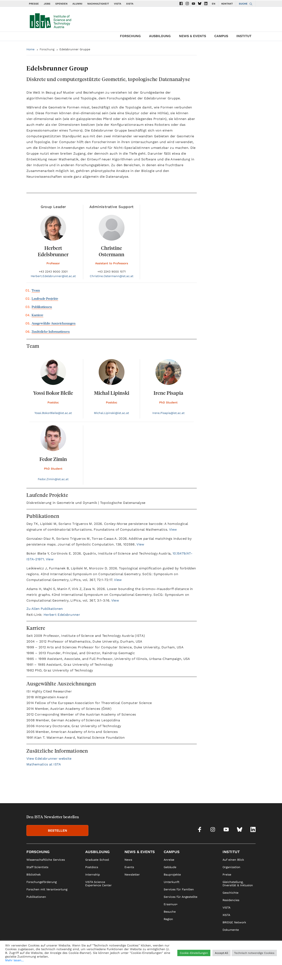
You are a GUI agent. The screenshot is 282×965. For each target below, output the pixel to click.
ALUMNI (77, 3)
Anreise (169, 859)
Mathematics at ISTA (43, 764)
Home (30, 49)
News (128, 859)
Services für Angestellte (180, 896)
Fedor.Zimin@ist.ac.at (53, 479)
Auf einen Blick (233, 859)
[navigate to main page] (50, 20)
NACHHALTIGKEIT (98, 3)
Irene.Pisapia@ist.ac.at (168, 413)
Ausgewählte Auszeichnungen (54, 323)
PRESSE (34, 3)
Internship (92, 874)
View (173, 529)
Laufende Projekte (45, 298)
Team (36, 290)
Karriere (37, 315)
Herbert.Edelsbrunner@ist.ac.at (53, 276)
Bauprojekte (172, 874)
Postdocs (91, 867)
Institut (243, 36)
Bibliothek (33, 874)
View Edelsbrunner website (49, 758)
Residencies (231, 900)
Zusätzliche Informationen (51, 331)
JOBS (47, 3)
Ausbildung (160, 36)
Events (129, 867)
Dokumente (231, 929)
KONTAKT (227, 3)
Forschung (130, 36)
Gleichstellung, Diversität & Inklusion (238, 883)
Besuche (170, 911)
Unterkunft (171, 882)
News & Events (192, 36)
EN (213, 3)
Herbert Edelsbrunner (62, 615)
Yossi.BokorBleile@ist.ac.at (53, 413)
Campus (221, 36)
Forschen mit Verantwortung (46, 889)
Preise (227, 874)
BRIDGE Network (234, 922)
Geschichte (230, 892)
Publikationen (42, 306)
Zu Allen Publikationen (44, 609)
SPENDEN (61, 3)
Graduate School (97, 859)
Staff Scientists (37, 867)
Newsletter (132, 874)
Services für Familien (179, 889)
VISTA (117, 3)
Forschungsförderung (41, 882)
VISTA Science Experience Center (98, 883)
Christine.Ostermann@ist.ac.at (111, 276)
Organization (231, 867)
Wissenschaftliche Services (45, 859)
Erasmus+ (171, 904)
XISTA (129, 3)
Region (168, 919)
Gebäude (170, 867)
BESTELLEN (57, 830)
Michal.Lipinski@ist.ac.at (111, 413)
